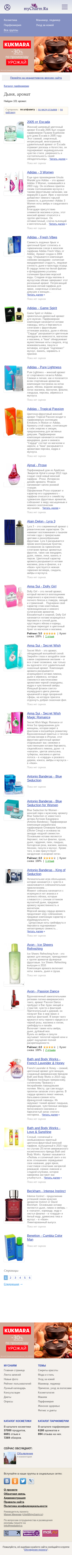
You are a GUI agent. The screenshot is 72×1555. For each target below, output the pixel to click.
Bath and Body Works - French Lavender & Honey (46, 1061)
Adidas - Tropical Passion (45, 409)
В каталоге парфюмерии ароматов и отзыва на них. (53, 1430)
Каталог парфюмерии (16, 86)
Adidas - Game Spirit (42, 308)
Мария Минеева (13, 1514)
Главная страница (14, 1370)
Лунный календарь (15, 1388)
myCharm (10, 1365)
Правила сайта (14, 1501)
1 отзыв (49, 636)
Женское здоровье (49, 1406)
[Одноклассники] (15, 1481)
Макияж (42, 1397)
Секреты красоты (48, 1370)
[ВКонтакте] (7, 1481)
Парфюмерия (12, 25)
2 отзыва (50, 1050)
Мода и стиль (46, 1374)
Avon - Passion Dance (43, 991)
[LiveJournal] (31, 1481)
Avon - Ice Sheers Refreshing (40, 946)
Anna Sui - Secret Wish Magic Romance (44, 715)
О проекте (10, 1489)
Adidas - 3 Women (40, 172)
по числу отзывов (47, 109)
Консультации (12, 1392)
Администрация (15, 1497)
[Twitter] (23, 1481)
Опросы (8, 1401)
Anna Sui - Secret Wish (44, 645)
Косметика (10, 20)
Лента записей (12, 1374)
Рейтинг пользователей (17, 1383)
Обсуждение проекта (35, 1549)
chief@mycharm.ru (32, 1514)
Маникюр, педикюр (48, 20)
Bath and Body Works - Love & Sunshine (43, 1130)
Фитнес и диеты (47, 1410)
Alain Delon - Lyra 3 (41, 521)
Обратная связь (15, 1493)
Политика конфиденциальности (25, 1505)
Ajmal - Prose (37, 465)
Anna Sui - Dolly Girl (41, 586)
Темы (42, 1365)
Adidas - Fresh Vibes (42, 237)
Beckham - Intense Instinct (46, 1191)
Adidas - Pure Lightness (44, 367)
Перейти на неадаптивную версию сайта (36, 77)
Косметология (46, 1392)
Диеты (7, 1397)
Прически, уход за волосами (54, 1388)
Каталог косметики (17, 1421)
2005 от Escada (38, 122)
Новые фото (11, 1379)
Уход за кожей (45, 25)
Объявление (25, 1453)
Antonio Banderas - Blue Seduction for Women (44, 803)
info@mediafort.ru (13, 1525)
